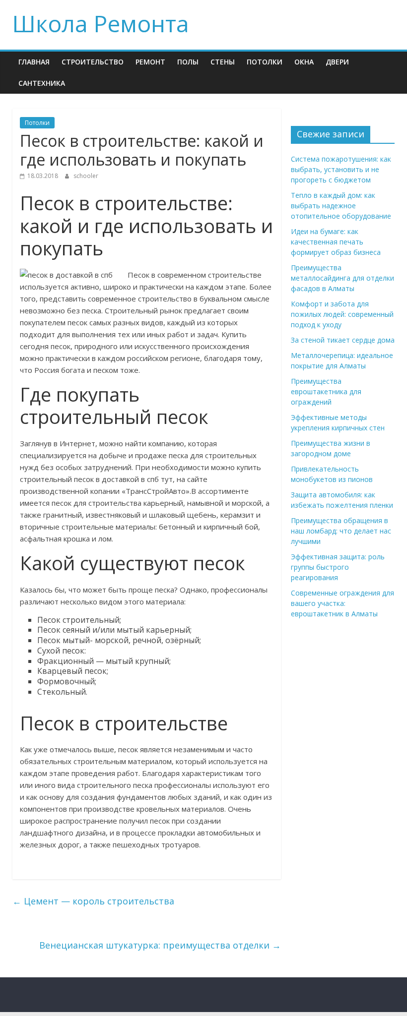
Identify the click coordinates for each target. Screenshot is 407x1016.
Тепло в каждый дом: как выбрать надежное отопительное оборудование (341, 205)
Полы (188, 61)
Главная (34, 61)
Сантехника (41, 83)
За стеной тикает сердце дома (343, 340)
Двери (337, 61)
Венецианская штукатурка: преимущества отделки (160, 945)
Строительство (93, 61)
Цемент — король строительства (93, 901)
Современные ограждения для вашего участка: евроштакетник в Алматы (342, 603)
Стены (222, 61)
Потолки (264, 61)
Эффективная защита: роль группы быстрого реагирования (338, 567)
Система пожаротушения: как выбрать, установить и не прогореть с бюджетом (341, 169)
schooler (85, 176)
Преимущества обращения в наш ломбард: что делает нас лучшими (341, 531)
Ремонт (150, 61)
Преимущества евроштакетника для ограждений (326, 391)
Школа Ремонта (100, 23)
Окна (304, 61)
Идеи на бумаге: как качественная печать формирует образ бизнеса (336, 242)
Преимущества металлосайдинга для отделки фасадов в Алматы (342, 278)
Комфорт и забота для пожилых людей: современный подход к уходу (342, 314)
